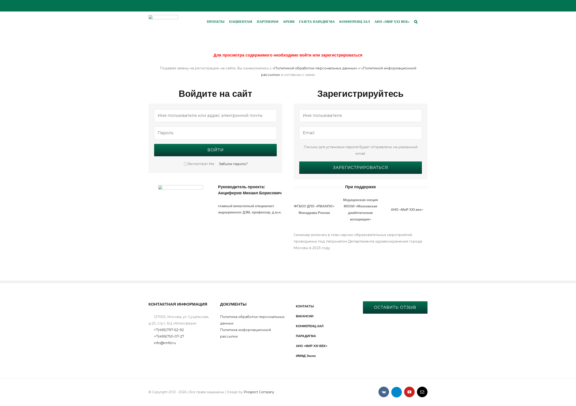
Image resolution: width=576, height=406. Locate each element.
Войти (215, 149)
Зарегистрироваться (360, 167)
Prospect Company (259, 392)
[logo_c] (163, 16)
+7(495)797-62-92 (169, 330)
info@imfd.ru (165, 343)
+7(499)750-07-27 (169, 336)
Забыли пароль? (233, 164)
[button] (416, 21)
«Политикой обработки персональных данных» (315, 68)
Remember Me (201, 164)
